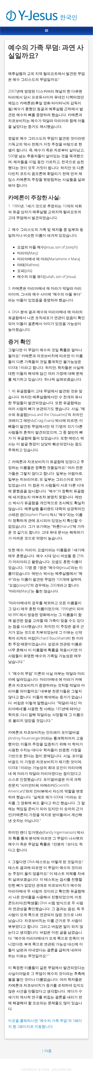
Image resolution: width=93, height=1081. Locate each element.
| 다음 (47, 1050)
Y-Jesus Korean (47, 10)
